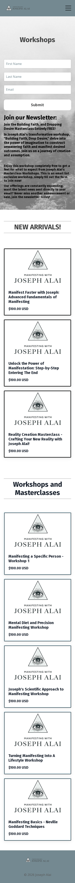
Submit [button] (37, 104)
